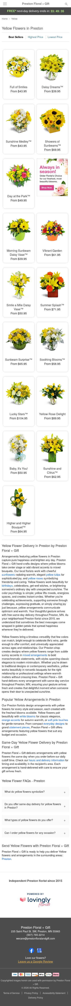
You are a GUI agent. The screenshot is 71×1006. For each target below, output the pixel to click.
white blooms (28, 716)
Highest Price (35, 37)
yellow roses (35, 578)
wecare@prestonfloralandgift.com (35, 938)
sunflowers (8, 574)
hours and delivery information (46, 760)
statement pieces (19, 727)
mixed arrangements (35, 655)
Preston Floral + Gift (35, 3)
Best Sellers (16, 37)
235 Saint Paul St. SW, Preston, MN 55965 (35, 931)
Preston (6, 859)
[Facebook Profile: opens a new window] (31, 950)
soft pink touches (58, 720)
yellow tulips (53, 574)
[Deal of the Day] (52, 181)
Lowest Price (55, 37)
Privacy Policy (31, 993)
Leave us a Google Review (35, 962)
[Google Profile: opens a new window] (39, 950)
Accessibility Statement (54, 993)
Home (5, 18)
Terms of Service (11, 993)
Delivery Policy (35, 997)
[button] (63, 997)
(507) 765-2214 (36, 935)
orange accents (11, 720)
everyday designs (54, 723)
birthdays (7, 585)
